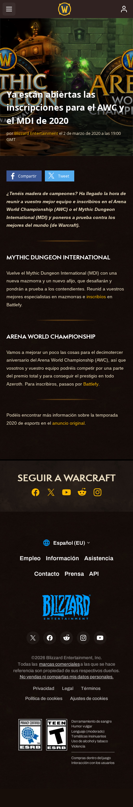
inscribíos (96, 296)
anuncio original (68, 423)
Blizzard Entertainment (36, 133)
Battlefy (90, 384)
